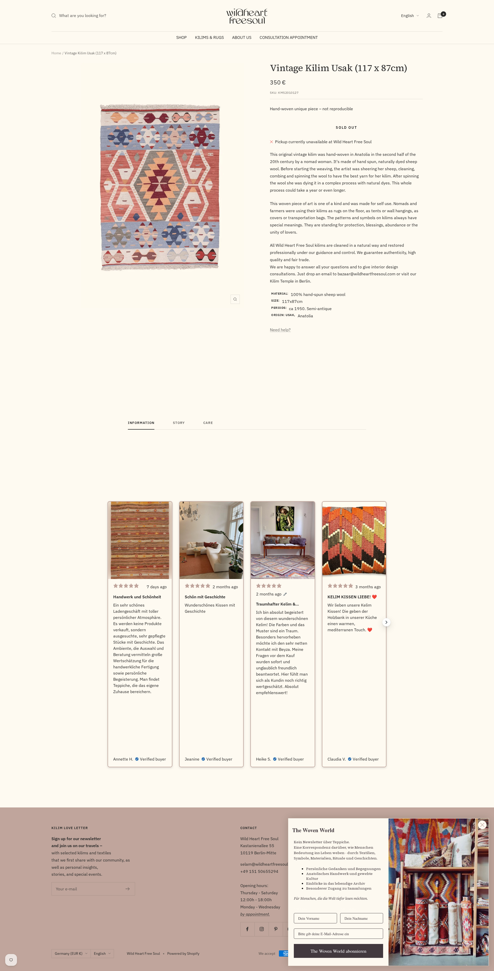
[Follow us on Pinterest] (276, 929)
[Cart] (440, 15)
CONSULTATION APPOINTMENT (289, 37)
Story (179, 423)
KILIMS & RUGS (209, 37)
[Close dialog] (482, 824)
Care (208, 423)
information (141, 423)
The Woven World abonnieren (338, 951)
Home (56, 53)
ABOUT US (241, 37)
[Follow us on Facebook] (247, 929)
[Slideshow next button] (386, 622)
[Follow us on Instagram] (261, 929)
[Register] (128, 889)
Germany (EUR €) (69, 953)
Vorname (301, 909)
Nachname (348, 909)
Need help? (280, 329)
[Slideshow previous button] (107, 622)
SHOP (181, 37)
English (407, 15)
